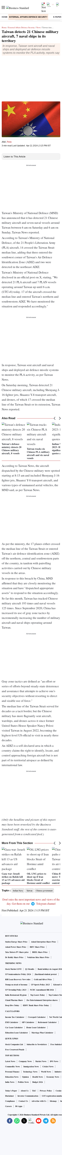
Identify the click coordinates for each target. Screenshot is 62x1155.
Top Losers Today (37, 995)
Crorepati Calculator (37, 1017)
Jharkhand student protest (46, 974)
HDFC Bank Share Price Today (36, 1005)
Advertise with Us (39, 1101)
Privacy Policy (46, 1091)
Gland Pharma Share (14, 1000)
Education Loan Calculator (16, 1032)
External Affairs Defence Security (28, 17)
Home (4, 17)
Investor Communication (28, 1096)
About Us (24, 1091)
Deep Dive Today (12, 1005)
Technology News (30, 1072)
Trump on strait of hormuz (16, 984)
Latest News (10, 1061)
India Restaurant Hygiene (16, 995)
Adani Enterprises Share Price (43, 942)
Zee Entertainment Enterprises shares (42, 1000)
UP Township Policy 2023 (15, 990)
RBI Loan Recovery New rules (17, 979)
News (38, 27)
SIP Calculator (28, 1022)
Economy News (52, 1077)
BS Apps (18, 1106)
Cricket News (47, 1066)
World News (46, 1072)
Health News (37, 1077)
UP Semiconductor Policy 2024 (18, 974)
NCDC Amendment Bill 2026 (42, 990)
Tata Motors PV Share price (17, 952)
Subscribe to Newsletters (37, 1044)
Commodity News (12, 1066)
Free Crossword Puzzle (14, 1049)
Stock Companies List (14, 1044)
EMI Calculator (11, 1022)
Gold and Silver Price (43, 979)
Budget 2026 (37, 1082)
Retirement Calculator (47, 1022)
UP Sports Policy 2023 (40, 984)
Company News (25, 1061)
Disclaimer (9, 1096)
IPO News (54, 1061)
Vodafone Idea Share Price (38, 957)
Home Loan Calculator (36, 1027)
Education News (11, 1077)
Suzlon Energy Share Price (16, 942)
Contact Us (23, 1101)
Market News (40, 1061)
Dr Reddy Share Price (14, 957)
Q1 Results (29, 969)
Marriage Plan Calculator (42, 1032)
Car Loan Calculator (14, 1027)
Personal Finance (12, 1072)
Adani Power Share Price (15, 947)
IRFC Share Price (37, 947)
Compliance (10, 1101)
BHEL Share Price (40, 952)
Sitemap (53, 1101)
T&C (34, 1091)
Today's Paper (11, 1091)
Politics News (23, 1082)
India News (9, 1082)
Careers (8, 1106)
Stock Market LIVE (13, 969)
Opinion (25, 1077)
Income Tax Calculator (14, 1017)
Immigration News (31, 1066)
